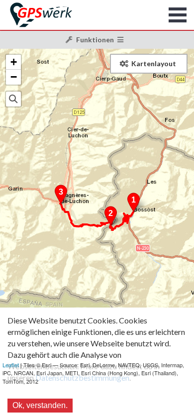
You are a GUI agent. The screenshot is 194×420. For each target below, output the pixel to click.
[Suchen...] (13, 99)
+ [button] (13, 62)
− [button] (13, 77)
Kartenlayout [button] (153, 63)
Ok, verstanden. (40, 405)
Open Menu (178, 14)
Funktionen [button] (95, 39)
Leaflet (10, 365)
